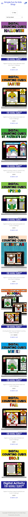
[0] (25, 3)
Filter (15, 12)
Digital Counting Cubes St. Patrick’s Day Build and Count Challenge (14, 171)
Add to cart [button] (15, 70)
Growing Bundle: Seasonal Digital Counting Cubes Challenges (14, 331)
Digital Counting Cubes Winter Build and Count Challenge (14, 385)
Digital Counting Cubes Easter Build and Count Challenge (14, 117)
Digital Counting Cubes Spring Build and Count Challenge (14, 224)
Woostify (17, 515)
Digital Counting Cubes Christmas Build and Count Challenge (14, 278)
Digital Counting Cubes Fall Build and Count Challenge (14, 438)
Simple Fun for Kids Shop (13, 3)
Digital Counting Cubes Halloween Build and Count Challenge (14, 64)
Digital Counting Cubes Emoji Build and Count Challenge (14, 492)
